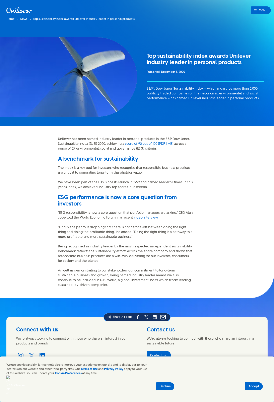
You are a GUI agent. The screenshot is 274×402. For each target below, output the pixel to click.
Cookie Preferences (68, 373)
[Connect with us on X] (31, 355)
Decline (165, 386)
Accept (254, 386)
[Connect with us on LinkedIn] (42, 355)
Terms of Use (89, 369)
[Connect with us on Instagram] (20, 355)
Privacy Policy (113, 369)
